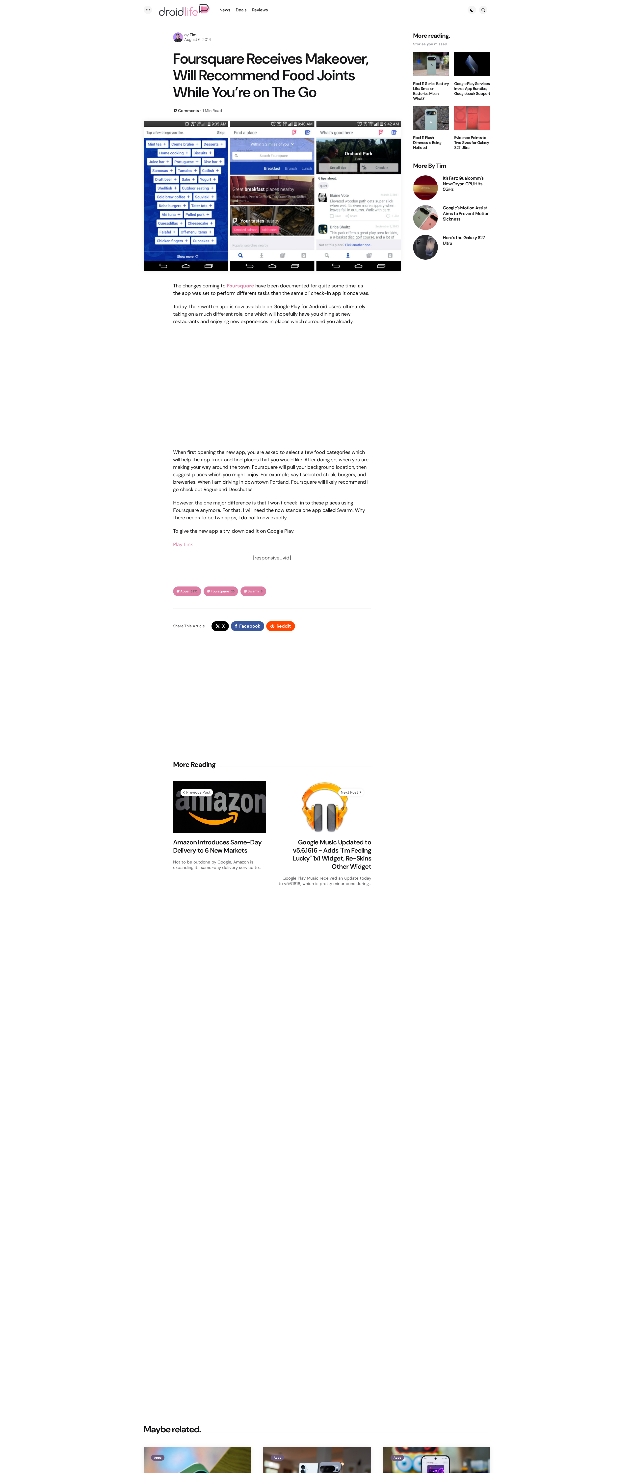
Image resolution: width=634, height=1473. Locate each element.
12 (186, 110)
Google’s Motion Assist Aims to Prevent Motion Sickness (466, 213)
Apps (189, 591)
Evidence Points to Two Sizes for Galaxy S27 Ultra (471, 142)
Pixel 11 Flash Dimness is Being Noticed (427, 142)
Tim (193, 34)
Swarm (255, 591)
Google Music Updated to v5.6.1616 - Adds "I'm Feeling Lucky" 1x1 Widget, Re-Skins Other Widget (331, 854)
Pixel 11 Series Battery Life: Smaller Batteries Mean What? (431, 91)
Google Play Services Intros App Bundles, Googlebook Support (472, 88)
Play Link (183, 544)
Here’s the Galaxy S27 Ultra (464, 240)
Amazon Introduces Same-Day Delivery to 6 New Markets (217, 846)
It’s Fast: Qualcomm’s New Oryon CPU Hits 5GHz (463, 183)
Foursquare (223, 591)
